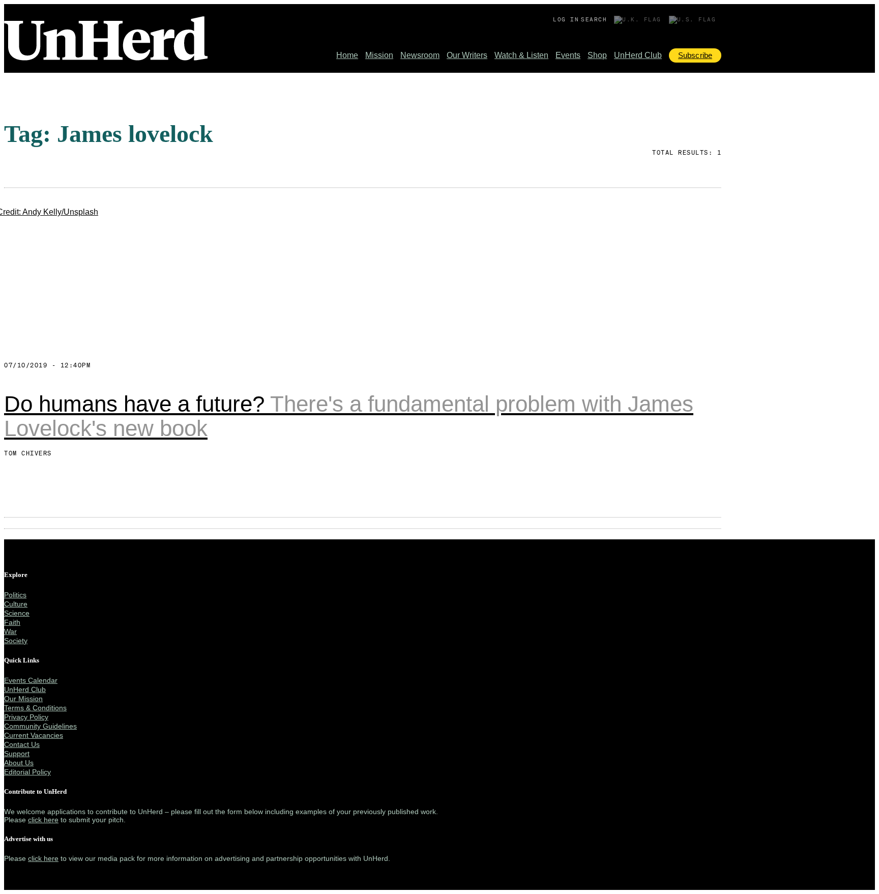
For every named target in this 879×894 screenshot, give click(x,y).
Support (17, 753)
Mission (379, 55)
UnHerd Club (638, 55)
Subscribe (695, 55)
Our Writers (467, 55)
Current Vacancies (33, 735)
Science (17, 613)
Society (15, 641)
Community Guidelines (40, 726)
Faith (12, 622)
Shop (597, 55)
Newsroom (420, 55)
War (10, 631)
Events (567, 55)
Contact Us (22, 744)
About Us (19, 763)
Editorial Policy (27, 772)
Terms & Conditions (35, 708)
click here (43, 820)
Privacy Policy (26, 717)
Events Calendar (30, 680)
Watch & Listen (521, 55)
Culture (15, 604)
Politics (15, 595)
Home (347, 55)
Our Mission (23, 699)
